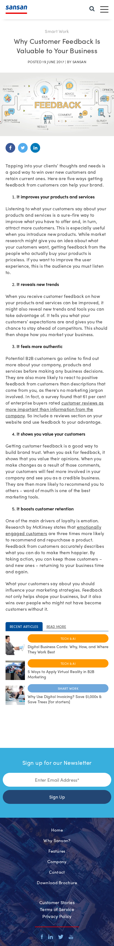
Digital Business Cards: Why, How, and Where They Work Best (68, 649)
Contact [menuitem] (57, 872)
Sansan (79, 61)
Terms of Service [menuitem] (57, 909)
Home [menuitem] (57, 830)
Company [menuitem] (56, 861)
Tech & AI (68, 638)
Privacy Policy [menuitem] (56, 916)
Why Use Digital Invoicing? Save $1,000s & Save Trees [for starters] (65, 699)
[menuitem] (92, 8)
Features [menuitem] (56, 851)
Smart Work (68, 688)
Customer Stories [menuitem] (57, 902)
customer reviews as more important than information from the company (55, 409)
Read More (56, 626)
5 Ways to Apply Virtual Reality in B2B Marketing (61, 674)
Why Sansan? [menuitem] (56, 840)
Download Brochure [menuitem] (57, 882)
